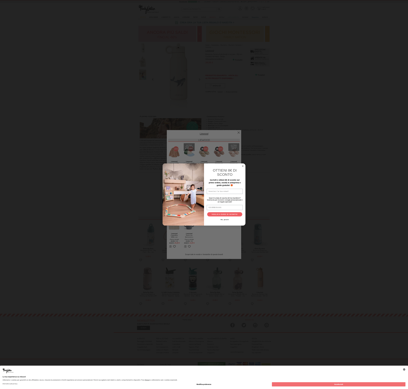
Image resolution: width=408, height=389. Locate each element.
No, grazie (225, 219)
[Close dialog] (242, 166)
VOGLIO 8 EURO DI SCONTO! (225, 214)
